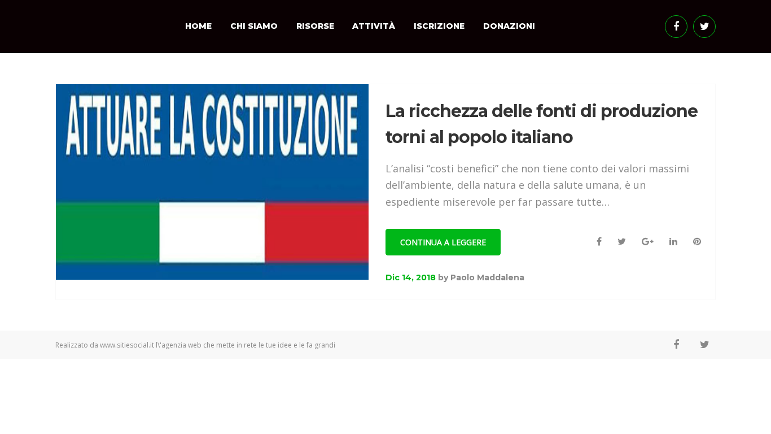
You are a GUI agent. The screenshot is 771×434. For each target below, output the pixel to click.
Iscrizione (439, 26)
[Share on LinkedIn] (673, 241)
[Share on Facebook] (599, 241)
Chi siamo (254, 26)
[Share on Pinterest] (697, 241)
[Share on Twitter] (621, 241)
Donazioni (509, 26)
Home (198, 26)
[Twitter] (704, 26)
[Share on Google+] (648, 241)
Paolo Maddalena (487, 277)
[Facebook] (676, 26)
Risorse (315, 26)
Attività (373, 26)
